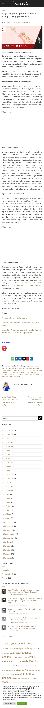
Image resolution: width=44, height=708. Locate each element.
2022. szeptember (8, 442)
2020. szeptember (8, 534)
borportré (12, 368)
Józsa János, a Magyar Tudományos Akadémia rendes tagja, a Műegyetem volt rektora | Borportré (25, 601)
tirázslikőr (17, 376)
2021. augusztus (8, 490)
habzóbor (36, 368)
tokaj (33, 674)
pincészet (17, 670)
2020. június (6, 546)
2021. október (6, 482)
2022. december (7, 430)
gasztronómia (25, 657)
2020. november (7, 526)
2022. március (7, 462)
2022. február (6, 466)
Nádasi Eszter (30, 666)
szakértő (22, 673)
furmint (37, 280)
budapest (26, 652)
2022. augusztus (8, 446)
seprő (3, 376)
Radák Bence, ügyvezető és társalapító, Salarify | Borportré (25, 610)
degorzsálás (19, 368)
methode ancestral (18, 372)
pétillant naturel (29, 374)
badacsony (8, 644)
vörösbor (33, 678)
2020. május (6, 550)
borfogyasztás (35, 644)
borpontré (22, 648)
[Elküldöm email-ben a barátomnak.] (24, 358)
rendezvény (32, 670)
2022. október (6, 438)
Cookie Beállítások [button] (9, 703)
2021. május (6, 502)
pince (11, 670)
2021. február (6, 514)
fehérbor (15, 657)
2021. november (7, 478)
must (34, 372)
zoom (5, 682)
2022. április (6, 458)
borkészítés (5, 368)
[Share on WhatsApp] (12, 358)
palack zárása (37, 184)
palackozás (16, 374)
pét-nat (22, 374)
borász (31, 366)
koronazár (39, 370)
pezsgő (34, 173)
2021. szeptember (8, 486)
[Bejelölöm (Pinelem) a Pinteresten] (27, 358)
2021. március (7, 510)
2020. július (6, 542)
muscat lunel (29, 372)
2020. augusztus (8, 538)
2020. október (6, 530)
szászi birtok (9, 376)
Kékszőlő (12, 666)
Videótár (5, 337)
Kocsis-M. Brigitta (24, 22)
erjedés (25, 368)
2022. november (7, 434)
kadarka (14, 661)
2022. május (6, 454)
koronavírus (6, 666)
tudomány (7, 677)
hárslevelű (5, 370)
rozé (36, 670)
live (17, 665)
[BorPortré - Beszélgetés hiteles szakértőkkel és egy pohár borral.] (22, 3)
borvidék (4, 653)
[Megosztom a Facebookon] (16, 358)
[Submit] (40, 418)
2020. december (7, 522)
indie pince (21, 370)
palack (10, 374)
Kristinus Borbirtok (22, 283)
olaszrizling (38, 666)
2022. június (6, 450)
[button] (3, 3)
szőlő (29, 674)
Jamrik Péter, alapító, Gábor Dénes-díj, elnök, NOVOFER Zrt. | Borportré (24, 619)
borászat (36, 366)
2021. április (6, 506)
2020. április (6, 554)
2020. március (7, 558)
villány (15, 678)
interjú (32, 656)
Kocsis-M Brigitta (30, 370)
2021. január (6, 518)
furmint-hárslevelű (35, 285)
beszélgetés (19, 643)
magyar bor (22, 666)
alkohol (3, 644)
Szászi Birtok (6, 280)
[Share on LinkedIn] (31, 358)
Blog (3, 10)
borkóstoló (13, 649)
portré (25, 669)
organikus (4, 374)
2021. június (6, 498)
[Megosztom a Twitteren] (20, 358)
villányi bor (20, 678)
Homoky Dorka (22, 285)
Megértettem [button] (22, 703)
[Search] (41, 4)
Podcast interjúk (7, 574)
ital (9, 285)
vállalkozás (26, 678)
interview (7, 661)
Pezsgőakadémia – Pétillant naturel (14, 318)
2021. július (6, 494)
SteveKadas (6, 342)
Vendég (4, 578)
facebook (7, 656)
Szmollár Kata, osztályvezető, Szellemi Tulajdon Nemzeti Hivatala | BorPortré (22, 627)
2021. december (7, 474)
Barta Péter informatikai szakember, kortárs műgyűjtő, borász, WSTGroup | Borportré (23, 591)
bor (27, 366)
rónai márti (13, 674)
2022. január (6, 470)
